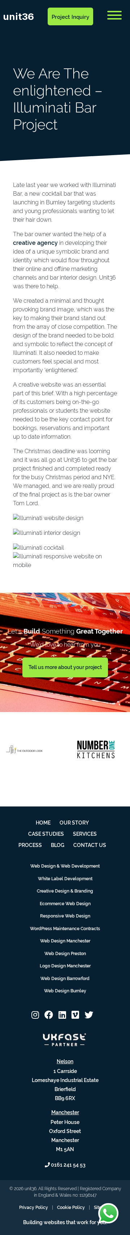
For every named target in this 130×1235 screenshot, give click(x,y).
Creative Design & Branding (65, 891)
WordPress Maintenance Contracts (65, 928)
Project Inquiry (70, 17)
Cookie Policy (71, 1207)
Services (85, 834)
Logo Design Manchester (65, 965)
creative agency (35, 242)
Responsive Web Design (65, 916)
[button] (35, 1015)
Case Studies (46, 834)
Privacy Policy (33, 1207)
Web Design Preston (65, 953)
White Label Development (65, 878)
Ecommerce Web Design (65, 903)
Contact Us (48, 34)
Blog (27, 35)
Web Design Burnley (65, 990)
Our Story (74, 823)
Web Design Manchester (65, 941)
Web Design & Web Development (65, 866)
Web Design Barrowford (65, 978)
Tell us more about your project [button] (65, 667)
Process (30, 845)
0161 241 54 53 (68, 1165)
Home (43, 823)
